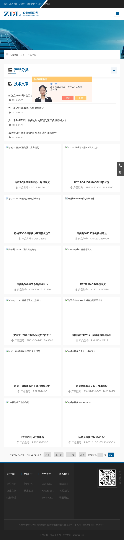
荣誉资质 (11, 497)
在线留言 (64, 483)
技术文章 (29, 490)
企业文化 (11, 490)
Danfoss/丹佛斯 (48, 483)
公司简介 (11, 483)
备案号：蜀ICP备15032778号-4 (89, 524)
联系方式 (64, 490)
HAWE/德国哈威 (48, 490)
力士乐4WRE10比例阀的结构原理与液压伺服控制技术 (37, 120)
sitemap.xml (78, 535)
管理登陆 (67, 535)
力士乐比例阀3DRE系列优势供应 (26, 108)
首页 (22, 55)
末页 (82, 455)
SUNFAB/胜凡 (48, 497)
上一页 (58, 455)
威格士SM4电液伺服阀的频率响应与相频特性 (32, 133)
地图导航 (64, 497)
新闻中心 (29, 483)
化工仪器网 (55, 535)
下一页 (71, 455)
